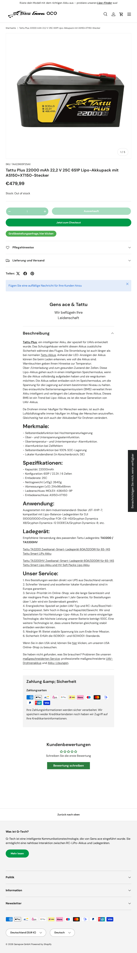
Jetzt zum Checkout (68, 222)
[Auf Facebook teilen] (25, 273)
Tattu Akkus (48, 355)
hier (74, 643)
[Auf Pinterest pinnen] (32, 273)
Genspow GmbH (22, 944)
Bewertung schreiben (68, 765)
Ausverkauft (91, 211)
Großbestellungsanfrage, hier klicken (31, 233)
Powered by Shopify (41, 944)
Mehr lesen (17, 853)
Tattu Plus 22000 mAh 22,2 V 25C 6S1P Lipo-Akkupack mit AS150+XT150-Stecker (59, 28)
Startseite (11, 28)
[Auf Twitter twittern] (18, 273)
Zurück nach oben (68, 814)
